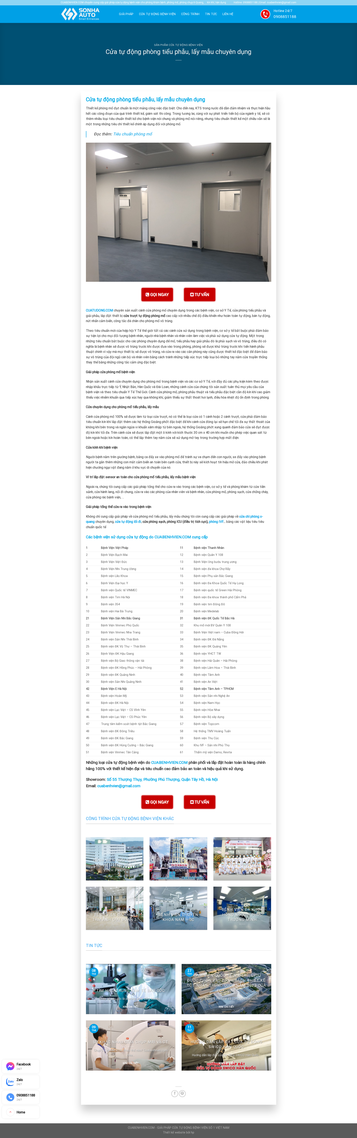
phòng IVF (216, 522)
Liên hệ (228, 14)
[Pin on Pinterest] (182, 1093)
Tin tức (211, 14)
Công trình (190, 14)
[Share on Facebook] (174, 1093)
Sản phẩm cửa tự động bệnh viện (178, 45)
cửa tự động (137, 537)
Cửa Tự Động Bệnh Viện (157, 14)
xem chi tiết (130, 1006)
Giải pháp (126, 14)
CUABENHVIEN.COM (169, 762)
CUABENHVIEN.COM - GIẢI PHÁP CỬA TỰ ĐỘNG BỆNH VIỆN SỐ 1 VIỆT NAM (178, 1128)
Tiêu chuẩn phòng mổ (132, 134)
